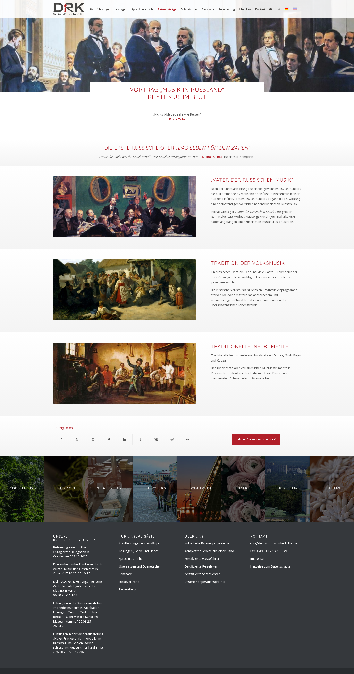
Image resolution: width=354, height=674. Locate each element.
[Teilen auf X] (77, 439)
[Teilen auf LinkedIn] (124, 439)
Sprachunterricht (130, 558)
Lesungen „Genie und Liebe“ (138, 551)
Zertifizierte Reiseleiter (201, 566)
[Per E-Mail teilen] (188, 439)
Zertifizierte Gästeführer (201, 558)
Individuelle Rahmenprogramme (206, 543)
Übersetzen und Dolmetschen (140, 566)
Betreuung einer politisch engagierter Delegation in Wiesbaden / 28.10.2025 (71, 551)
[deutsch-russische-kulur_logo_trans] (69, 9)
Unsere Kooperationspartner (205, 582)
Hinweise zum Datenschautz (270, 566)
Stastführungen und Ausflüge (139, 543)
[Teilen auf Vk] (156, 439)
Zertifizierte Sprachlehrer (202, 574)
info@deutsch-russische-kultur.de (273, 543)
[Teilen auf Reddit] (172, 439)
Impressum (258, 558)
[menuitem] (99, 9)
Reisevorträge (129, 582)
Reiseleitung (127, 589)
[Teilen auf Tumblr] (140, 439)
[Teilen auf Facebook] (61, 439)
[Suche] (279, 9)
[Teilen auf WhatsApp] (93, 439)
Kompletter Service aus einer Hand (209, 551)
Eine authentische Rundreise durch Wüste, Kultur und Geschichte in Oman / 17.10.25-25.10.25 (77, 568)
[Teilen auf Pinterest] (109, 439)
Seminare (125, 574)
